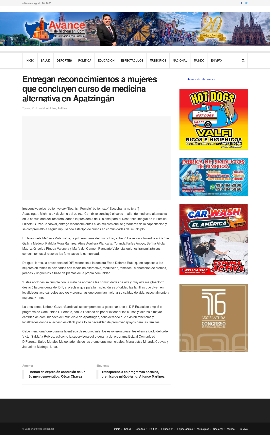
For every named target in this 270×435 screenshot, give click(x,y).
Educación (106, 60)
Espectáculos (132, 60)
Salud (45, 60)
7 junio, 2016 (29, 108)
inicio (30, 60)
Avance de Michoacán (201, 79)
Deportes (64, 60)
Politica (84, 60)
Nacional (180, 60)
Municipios (158, 60)
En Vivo (216, 60)
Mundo (199, 60)
